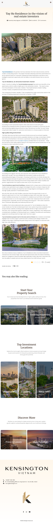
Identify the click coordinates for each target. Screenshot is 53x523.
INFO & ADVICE (33, 20)
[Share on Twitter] (14, 266)
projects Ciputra (23, 140)
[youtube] (29, 512)
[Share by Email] (17, 266)
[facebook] (23, 512)
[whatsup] (26, 512)
